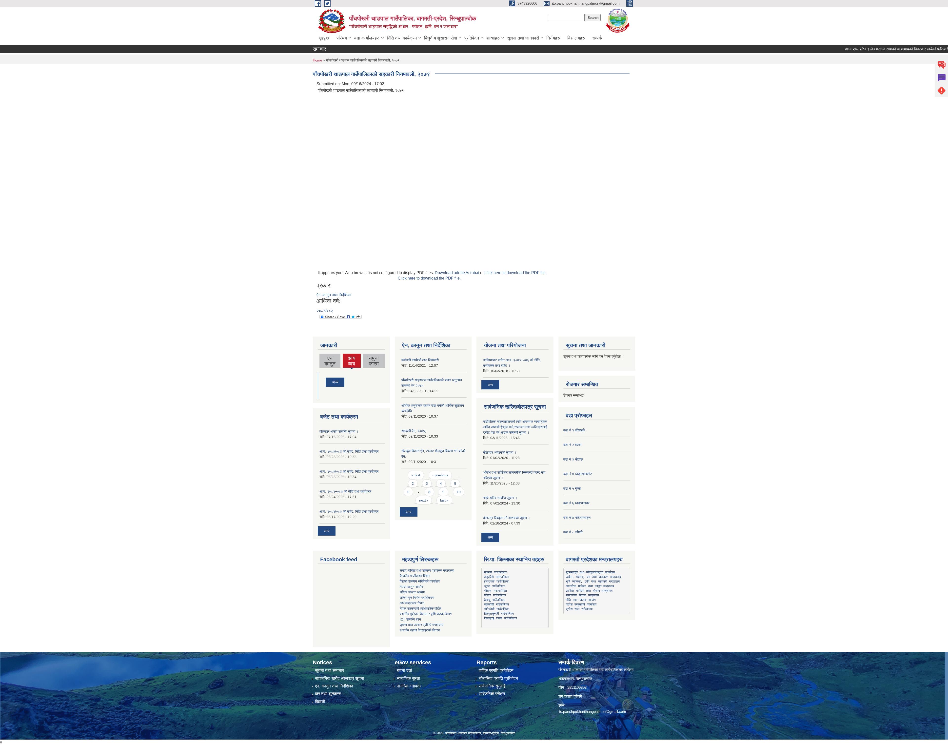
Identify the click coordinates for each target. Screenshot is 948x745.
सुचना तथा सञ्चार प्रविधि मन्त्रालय (421, 625)
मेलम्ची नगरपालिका (495, 572)
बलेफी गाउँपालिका (495, 595)
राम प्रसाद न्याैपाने (570, 696)
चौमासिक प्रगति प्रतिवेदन (498, 678)
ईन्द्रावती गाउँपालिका (496, 581)
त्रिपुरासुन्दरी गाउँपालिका (499, 613)
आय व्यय (352, 361)
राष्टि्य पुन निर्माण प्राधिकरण (417, 598)
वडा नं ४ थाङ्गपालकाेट (577, 474)
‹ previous (440, 475)
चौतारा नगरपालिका (495, 591)
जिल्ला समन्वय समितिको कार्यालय (420, 581)
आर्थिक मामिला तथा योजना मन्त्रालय (589, 591)
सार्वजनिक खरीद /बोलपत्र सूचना (339, 678)
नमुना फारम (374, 360)
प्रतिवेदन (471, 38)
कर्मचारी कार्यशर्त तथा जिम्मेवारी (420, 360)
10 (459, 492)
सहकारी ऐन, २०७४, (413, 431)
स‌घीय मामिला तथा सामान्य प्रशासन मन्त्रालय (427, 570)
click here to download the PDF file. (516, 273)
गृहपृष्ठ (324, 38)
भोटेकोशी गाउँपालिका (496, 609)
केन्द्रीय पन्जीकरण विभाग (415, 576)
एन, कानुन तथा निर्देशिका (334, 686)
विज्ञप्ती (320, 701)
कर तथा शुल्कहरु (328, 693)
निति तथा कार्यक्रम (402, 38)
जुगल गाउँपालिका (494, 586)
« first (416, 475)
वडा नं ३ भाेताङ (573, 459)
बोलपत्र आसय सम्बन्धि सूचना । (338, 431)
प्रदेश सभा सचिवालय (579, 609)
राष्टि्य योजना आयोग (412, 592)
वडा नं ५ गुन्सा (572, 488)
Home (317, 60)
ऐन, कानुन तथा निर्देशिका (333, 295)
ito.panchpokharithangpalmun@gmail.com (592, 711)
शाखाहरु (493, 38)
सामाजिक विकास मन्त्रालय (582, 595)
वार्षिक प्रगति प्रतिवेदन (496, 670)
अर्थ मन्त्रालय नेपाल (412, 603)
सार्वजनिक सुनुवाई (492, 686)
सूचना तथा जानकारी (523, 38)
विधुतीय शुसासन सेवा (440, 38)
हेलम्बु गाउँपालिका (494, 600)
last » (444, 500)
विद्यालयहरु (576, 38)
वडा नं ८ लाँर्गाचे (573, 532)
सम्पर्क (597, 38)
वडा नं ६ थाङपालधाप (576, 503)
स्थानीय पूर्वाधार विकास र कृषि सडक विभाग (426, 614)
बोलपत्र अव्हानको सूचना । (499, 452)
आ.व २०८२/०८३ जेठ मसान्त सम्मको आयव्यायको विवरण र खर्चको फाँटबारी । (872, 49)
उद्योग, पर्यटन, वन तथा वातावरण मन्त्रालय (593, 577)
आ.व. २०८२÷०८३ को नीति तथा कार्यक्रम (345, 491)
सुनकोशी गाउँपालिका (496, 604)
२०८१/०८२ (324, 311)
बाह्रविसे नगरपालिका (496, 577)
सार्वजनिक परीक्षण (492, 693)
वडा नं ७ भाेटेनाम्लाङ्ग (577, 518)
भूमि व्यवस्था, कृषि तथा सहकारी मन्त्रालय (593, 581)
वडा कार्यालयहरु (366, 38)
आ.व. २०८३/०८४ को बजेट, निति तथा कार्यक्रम (348, 451)
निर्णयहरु (553, 38)
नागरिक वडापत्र (409, 686)
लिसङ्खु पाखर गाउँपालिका (500, 618)
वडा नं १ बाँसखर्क (574, 430)
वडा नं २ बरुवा (572, 445)
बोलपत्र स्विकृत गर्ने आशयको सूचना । (506, 518)
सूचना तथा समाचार (329, 670)
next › (423, 500)
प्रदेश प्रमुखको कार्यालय (581, 604)
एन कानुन (330, 360)
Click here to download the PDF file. (429, 278)
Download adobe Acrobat (457, 273)
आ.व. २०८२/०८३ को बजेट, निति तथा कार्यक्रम (348, 511)
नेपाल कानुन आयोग (411, 587)
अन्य (335, 382)
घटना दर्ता (404, 670)
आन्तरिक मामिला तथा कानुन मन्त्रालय (590, 586)
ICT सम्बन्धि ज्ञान (410, 619)
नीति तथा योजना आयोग (581, 600)
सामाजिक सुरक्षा (408, 678)
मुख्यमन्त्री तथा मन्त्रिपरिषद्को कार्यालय (590, 572)
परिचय (341, 38)
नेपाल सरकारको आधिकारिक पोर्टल (420, 608)
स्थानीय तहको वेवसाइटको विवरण (420, 630)
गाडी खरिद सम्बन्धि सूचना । (500, 498)
